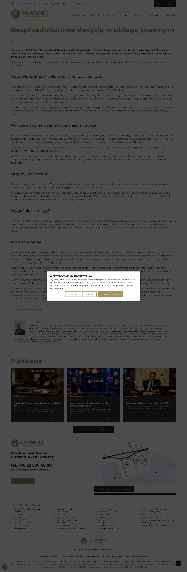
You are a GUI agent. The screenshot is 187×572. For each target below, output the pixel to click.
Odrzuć (89, 294)
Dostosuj (73, 294)
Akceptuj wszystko (110, 294)
